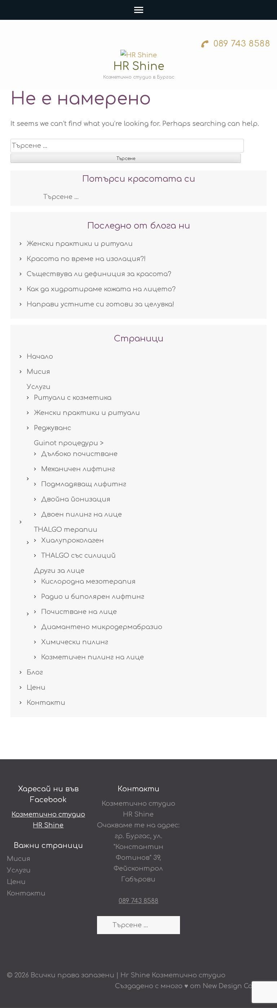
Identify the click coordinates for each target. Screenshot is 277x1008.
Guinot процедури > (69, 443)
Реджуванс (52, 428)
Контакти (46, 702)
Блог (35, 672)
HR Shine (138, 66)
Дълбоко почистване (79, 453)
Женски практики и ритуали (80, 243)
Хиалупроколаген (72, 540)
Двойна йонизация (75, 499)
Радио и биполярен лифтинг (92, 596)
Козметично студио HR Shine (48, 820)
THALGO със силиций (78, 555)
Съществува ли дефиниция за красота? (99, 274)
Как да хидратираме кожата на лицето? (101, 289)
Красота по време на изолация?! (86, 258)
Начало (40, 356)
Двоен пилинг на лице (81, 514)
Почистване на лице (79, 611)
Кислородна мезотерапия (88, 581)
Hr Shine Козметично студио (172, 975)
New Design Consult (236, 986)
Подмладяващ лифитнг (83, 484)
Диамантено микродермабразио (101, 627)
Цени (36, 687)
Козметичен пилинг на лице (92, 657)
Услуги (38, 386)
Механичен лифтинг (78, 469)
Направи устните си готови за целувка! (100, 304)
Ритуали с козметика (72, 397)
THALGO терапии (65, 529)
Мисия (38, 371)
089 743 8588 (240, 44)
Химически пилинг (74, 642)
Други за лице (59, 570)
